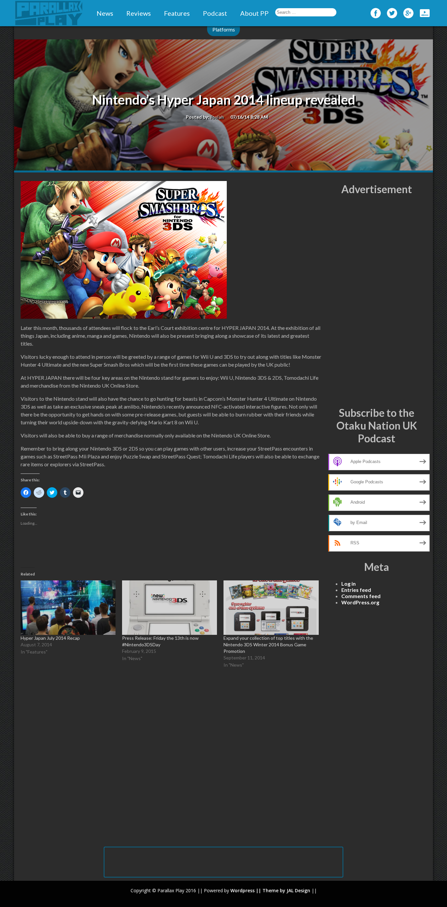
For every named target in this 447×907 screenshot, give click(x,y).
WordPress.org (360, 602)
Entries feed (356, 590)
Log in (348, 583)
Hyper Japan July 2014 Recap (50, 638)
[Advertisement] (376, 301)
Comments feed (361, 596)
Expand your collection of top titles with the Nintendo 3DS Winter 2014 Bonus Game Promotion (268, 644)
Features (177, 13)
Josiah (217, 117)
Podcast (215, 13)
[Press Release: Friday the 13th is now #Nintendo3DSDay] (169, 607)
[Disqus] (171, 761)
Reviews (138, 13)
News (105, 13)
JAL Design (298, 890)
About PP (254, 13)
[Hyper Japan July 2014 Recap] (68, 607)
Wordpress (242, 890)
